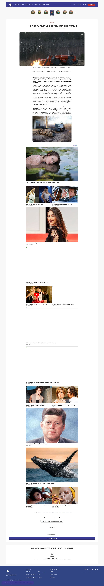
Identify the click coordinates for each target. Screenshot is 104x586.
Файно (30, 582)
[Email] (59, 518)
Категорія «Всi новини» (47, 512)
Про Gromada (42, 4)
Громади (36, 4)
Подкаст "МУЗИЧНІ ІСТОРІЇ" (30, 577)
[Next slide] (76, 12)
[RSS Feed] (97, 569)
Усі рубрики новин (39, 512)
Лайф (39, 579)
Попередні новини (29, 576)
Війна (27, 579)
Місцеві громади (53, 576)
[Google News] (95, 569)
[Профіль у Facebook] (83, 4)
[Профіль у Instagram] (81, 4)
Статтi (39, 576)
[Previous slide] (28, 12)
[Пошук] (70, 4)
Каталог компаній (29, 4)
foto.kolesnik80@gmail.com (11, 575)
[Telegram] (49, 518)
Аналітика (39, 577)
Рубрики (22, 4)
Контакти (48, 4)
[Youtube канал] (85, 4)
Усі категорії (28, 571)
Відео (39, 571)
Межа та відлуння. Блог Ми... (31, 574)
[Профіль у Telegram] (78, 4)
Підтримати (92, 4)
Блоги (39, 574)
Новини (17, 4)
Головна (34, 512)
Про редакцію (52, 577)
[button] (44, 518)
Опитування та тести (53, 574)
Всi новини (52, 22)
